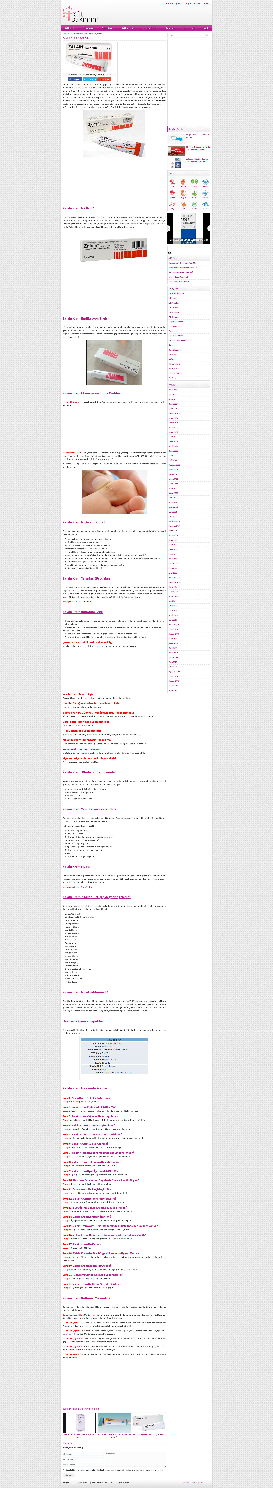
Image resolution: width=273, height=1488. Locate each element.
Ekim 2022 (173, 456)
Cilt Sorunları (87, 28)
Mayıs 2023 (173, 427)
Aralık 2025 (173, 390)
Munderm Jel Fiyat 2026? (179, 282)
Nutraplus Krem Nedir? (82, 887)
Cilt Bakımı (69, 28)
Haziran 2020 (174, 587)
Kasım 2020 (173, 563)
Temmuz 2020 (175, 582)
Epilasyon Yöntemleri (177, 340)
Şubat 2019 (173, 643)
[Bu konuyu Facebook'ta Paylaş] (75, 79)
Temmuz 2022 (174, 470)
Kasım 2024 (173, 404)
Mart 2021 (173, 545)
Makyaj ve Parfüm (149, 28)
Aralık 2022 (173, 446)
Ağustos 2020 (174, 578)
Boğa (183, 186)
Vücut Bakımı (107, 28)
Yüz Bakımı (173, 378)
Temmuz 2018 (174, 676)
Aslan (172, 197)
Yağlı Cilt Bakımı (175, 373)
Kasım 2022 (173, 451)
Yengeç (205, 186)
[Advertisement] (158, 12)
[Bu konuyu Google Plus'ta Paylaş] (104, 79)
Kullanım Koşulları (202, 3)
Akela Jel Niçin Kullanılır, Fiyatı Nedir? (149, 1434)
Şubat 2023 (173, 441)
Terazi (194, 197)
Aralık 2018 (173, 653)
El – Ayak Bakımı (175, 326)
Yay (172, 209)
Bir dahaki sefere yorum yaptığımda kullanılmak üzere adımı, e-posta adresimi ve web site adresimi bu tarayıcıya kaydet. (114, 1470)
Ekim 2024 (173, 409)
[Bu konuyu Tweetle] (90, 79)
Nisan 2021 (173, 540)
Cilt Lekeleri (173, 308)
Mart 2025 (173, 399)
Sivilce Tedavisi (175, 364)
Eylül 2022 (173, 460)
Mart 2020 (173, 601)
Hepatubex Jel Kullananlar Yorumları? (183, 268)
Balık (205, 209)
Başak (183, 197)
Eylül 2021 (173, 517)
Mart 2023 (173, 437)
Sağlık (205, 28)
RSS (112, 1483)
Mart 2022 (173, 488)
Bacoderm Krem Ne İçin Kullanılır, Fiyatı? (190, 242)
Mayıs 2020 (173, 592)
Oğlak (183, 209)
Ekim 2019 (173, 620)
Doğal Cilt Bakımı (176, 322)
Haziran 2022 (174, 474)
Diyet (194, 28)
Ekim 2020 (173, 568)
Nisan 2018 (173, 690)
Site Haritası (123, 1483)
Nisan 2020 (173, 596)
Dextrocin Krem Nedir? (82, 601)
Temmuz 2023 (174, 423)
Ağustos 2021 (174, 521)
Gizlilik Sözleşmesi (173, 3)
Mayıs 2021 (173, 535)
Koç (172, 186)
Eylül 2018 (173, 667)
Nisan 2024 (173, 418)
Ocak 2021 (173, 554)
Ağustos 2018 (174, 671)
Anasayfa (66, 34)
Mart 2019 (173, 639)
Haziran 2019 (174, 634)
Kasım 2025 (173, 394)
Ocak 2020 (173, 610)
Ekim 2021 (173, 512)
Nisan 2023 (173, 432)
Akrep (205, 197)
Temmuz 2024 (175, 413)
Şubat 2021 (173, 549)
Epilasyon (170, 28)
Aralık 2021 (173, 502)
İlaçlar (171, 345)
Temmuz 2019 (174, 629)
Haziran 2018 (174, 681)
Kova (194, 209)
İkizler (194, 186)
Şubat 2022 (173, 493)
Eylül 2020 (173, 573)
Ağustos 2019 (174, 625)
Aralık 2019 (173, 615)
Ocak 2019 (173, 648)
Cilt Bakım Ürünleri (176, 293)
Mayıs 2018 (173, 686)
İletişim (187, 3)
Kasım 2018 (173, 657)
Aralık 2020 (173, 559)
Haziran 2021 (174, 531)
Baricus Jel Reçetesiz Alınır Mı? (181, 272)
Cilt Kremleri (127, 28)
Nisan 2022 (173, 484)
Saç (183, 28)
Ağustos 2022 (174, 465)
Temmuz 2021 (174, 526)
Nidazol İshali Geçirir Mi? (179, 277)
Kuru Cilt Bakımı (175, 350)
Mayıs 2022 (173, 479)
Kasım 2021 (173, 507)
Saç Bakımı (173, 355)
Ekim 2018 (173, 662)
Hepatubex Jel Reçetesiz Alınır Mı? (182, 263)
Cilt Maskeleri (174, 312)
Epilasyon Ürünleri (176, 336)
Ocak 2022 (173, 498)
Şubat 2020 (173, 606)
